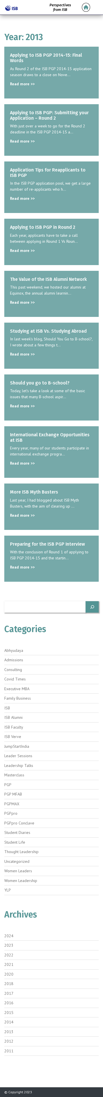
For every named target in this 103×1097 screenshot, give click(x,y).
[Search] (92, 607)
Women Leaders (18, 870)
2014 (8, 1022)
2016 (8, 1002)
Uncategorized (16, 861)
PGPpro (10, 813)
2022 (8, 955)
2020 (8, 974)
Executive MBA (16, 688)
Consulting (13, 669)
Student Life (14, 842)
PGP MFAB (13, 794)
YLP (7, 890)
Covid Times (15, 679)
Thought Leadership (21, 851)
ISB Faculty (13, 727)
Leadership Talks (18, 765)
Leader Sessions (18, 755)
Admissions (13, 659)
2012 (8, 1041)
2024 (8, 935)
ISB (7, 708)
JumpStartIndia (16, 746)
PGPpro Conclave (19, 823)
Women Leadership (20, 880)
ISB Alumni (13, 717)
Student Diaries (17, 832)
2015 (8, 1012)
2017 (8, 993)
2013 (8, 1031)
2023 (8, 945)
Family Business (17, 698)
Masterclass (14, 775)
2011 (8, 1050)
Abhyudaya (13, 650)
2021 (8, 964)
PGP (7, 784)
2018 (8, 983)
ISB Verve (12, 736)
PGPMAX (11, 803)
